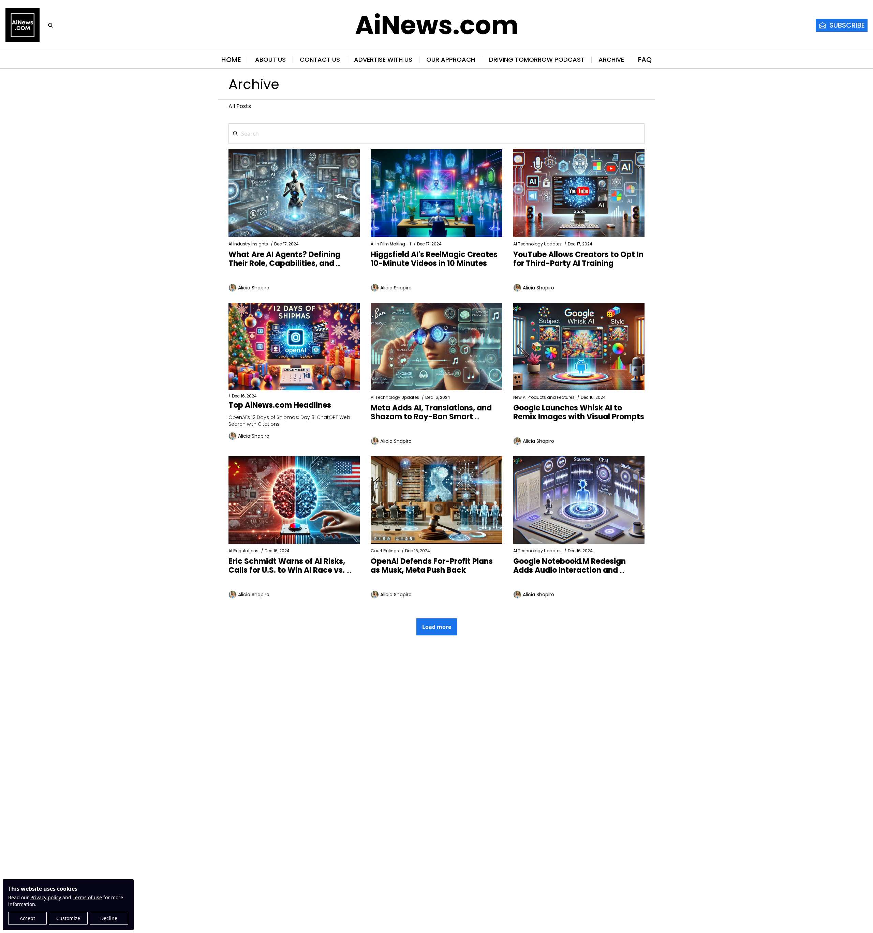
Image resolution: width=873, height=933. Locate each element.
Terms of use (87, 897)
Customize (68, 918)
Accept (27, 918)
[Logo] (22, 25)
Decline (108, 918)
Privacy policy (45, 897)
